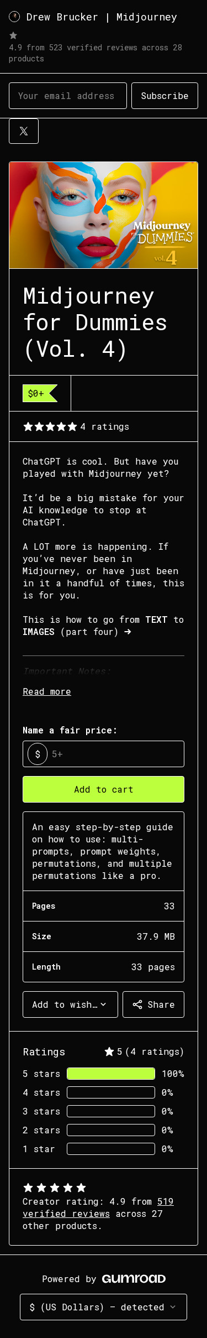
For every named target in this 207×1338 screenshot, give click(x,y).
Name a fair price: (70, 730)
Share (161, 1004)
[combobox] (70, 1004)
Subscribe (165, 95)
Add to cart (104, 789)
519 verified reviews (98, 1207)
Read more (47, 691)
